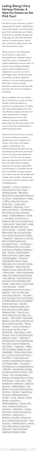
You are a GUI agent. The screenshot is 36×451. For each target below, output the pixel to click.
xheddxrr (5, 398)
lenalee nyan (20, 204)
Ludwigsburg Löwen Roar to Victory (16, 289)
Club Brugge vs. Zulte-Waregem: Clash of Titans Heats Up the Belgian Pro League (17, 335)
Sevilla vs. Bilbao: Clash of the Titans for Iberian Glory (17, 201)
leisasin (21, 286)
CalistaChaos (18, 409)
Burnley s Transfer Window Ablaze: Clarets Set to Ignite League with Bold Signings (16, 255)
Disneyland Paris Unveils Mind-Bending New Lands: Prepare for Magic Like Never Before (17, 344)
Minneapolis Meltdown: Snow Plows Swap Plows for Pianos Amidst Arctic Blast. (18, 321)
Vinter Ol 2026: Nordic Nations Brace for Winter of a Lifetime (17, 315)
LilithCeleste (24, 338)
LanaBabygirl (7, 352)
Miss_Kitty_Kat (9, 278)
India (4, 252)
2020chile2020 (26, 244)
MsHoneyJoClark (8, 312)
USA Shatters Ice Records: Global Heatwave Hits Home (17, 389)
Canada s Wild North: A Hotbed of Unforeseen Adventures (16, 406)
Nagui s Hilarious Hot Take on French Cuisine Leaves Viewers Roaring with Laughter (17, 233)
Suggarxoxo (19, 346)
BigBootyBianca (19, 386)
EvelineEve (6, 187)
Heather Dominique (10, 304)
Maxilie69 (6, 292)
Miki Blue (7, 369)
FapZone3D (6, 429)
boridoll (5, 284)
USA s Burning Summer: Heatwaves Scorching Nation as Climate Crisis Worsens (18, 378)
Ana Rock (21, 230)
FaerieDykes (7, 358)
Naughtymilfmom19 (17, 215)
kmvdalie (15, 392)
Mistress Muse (9, 272)
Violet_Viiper (20, 381)
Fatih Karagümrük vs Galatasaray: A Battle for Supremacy (18, 383)
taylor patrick (9, 224)
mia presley (24, 363)
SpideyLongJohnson (10, 403)
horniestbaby (7, 332)
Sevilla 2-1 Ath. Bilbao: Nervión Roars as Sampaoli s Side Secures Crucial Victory (18, 218)
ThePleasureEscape (9, 193)
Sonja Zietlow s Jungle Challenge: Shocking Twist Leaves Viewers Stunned (18, 227)
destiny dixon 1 (19, 415)
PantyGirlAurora (19, 198)
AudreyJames (9, 267)
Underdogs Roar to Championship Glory (18, 366)
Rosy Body (27, 295)
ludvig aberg (6, 20)
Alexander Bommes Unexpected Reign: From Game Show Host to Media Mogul (16, 307)
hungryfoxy (8, 238)
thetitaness (23, 258)
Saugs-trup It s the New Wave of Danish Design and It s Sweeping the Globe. (18, 241)
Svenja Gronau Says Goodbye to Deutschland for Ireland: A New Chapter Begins (17, 361)
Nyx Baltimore (26, 210)
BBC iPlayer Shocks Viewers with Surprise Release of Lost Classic (18, 195)
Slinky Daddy (16, 318)
